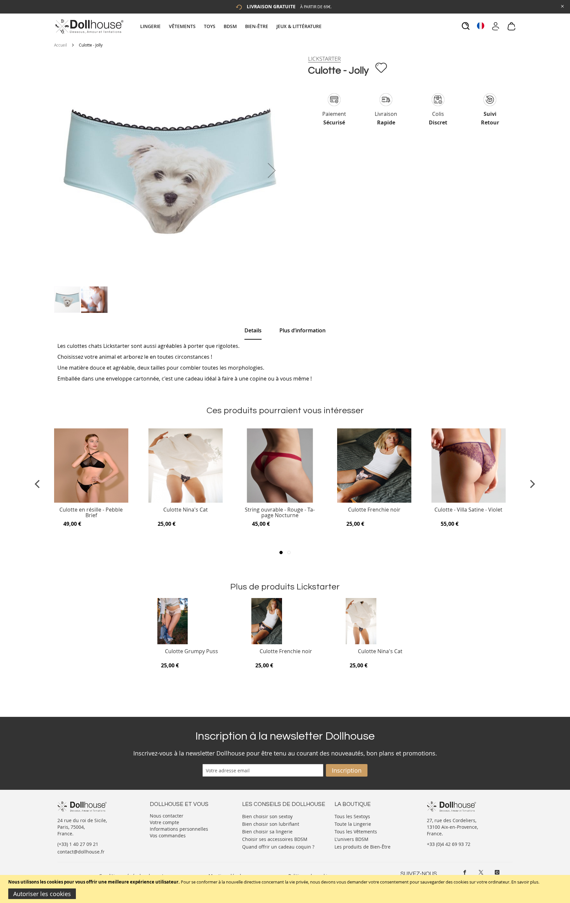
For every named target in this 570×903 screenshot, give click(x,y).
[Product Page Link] (91, 501)
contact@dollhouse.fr (81, 852)
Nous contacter (166, 816)
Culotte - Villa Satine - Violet (468, 510)
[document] (285, 889)
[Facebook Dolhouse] (464, 872)
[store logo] (89, 26)
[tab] (231, 26)
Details (253, 330)
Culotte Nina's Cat (185, 510)
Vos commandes (168, 835)
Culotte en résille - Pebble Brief (91, 512)
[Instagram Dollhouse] (497, 872)
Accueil (60, 45)
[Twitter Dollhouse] (481, 872)
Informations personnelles (179, 829)
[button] (272, 170)
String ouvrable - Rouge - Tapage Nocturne (280, 512)
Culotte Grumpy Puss (191, 652)
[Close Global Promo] (561, 5)
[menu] (231, 26)
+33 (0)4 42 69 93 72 (448, 844)
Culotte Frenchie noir (374, 510)
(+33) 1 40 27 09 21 (77, 844)
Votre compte (164, 822)
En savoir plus (524, 882)
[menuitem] (153, 26)
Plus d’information (302, 330)
